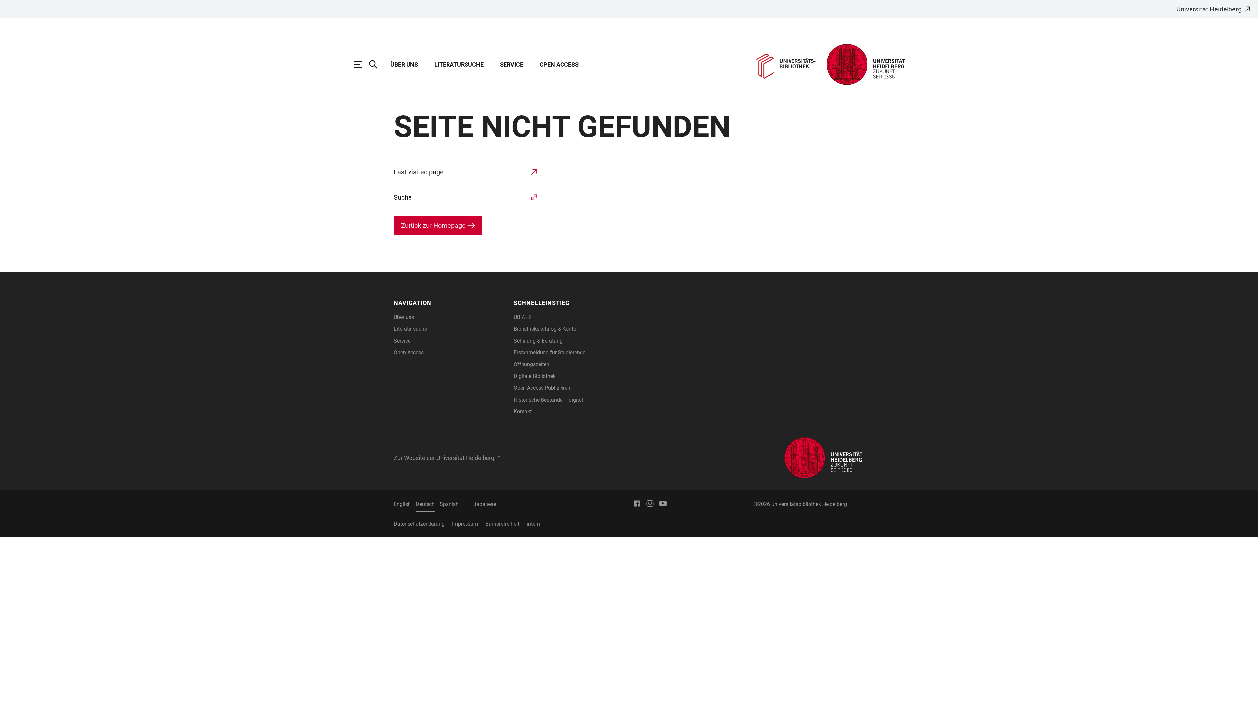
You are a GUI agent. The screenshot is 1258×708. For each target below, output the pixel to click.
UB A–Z (523, 317)
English (402, 504)
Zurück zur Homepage (433, 225)
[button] (450, 303)
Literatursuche (459, 64)
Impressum (465, 524)
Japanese (484, 504)
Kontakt (523, 411)
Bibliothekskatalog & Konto (545, 329)
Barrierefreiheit (502, 524)
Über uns (404, 64)
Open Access (559, 64)
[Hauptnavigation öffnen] (361, 64)
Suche (403, 197)
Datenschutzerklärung (419, 524)
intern (533, 524)
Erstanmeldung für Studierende (549, 352)
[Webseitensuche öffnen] (376, 64)
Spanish (449, 504)
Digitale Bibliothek (535, 376)
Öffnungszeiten (531, 364)
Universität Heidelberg (1209, 9)
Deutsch (425, 504)
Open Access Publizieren (542, 388)
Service (511, 64)
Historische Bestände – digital (548, 400)
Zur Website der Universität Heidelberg (444, 458)
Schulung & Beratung (538, 341)
